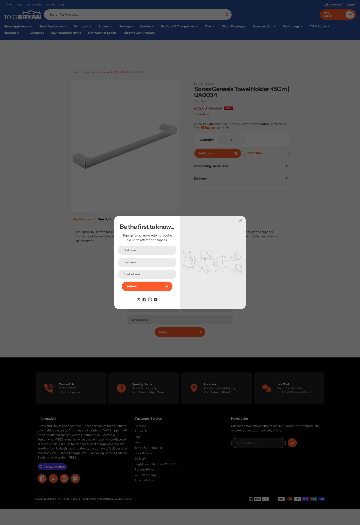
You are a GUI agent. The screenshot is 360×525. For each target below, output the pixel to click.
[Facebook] (144, 299)
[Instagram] (150, 299)
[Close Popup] (240, 220)
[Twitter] (139, 299)
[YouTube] (156, 299)
